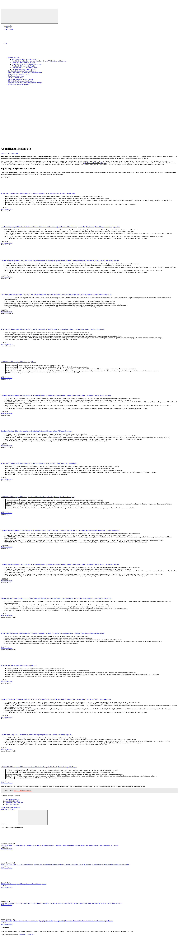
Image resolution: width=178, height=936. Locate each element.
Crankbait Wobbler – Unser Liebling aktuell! (25, 67)
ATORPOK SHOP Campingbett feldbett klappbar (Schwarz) (18, 362)
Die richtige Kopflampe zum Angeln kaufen (21, 81)
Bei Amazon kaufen (6, 209)
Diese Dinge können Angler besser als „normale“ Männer (25, 72)
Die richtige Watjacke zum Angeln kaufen (20, 79)
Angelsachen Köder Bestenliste (13, 802)
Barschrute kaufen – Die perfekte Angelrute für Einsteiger (25, 82)
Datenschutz (30, 934)
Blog (5, 43)
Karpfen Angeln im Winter (16, 76)
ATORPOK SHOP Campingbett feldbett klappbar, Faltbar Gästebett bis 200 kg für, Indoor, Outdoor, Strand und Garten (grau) (38, 193)
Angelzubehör (8, 29)
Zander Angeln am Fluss (15, 77)
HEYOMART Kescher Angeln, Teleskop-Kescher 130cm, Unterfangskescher (23, 884)
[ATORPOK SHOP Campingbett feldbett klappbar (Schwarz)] (15, 360)
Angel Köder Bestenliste (11, 804)
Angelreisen (7, 27)
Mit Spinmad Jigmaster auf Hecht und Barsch (25, 59)
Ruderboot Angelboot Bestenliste (10, 807)
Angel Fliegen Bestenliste (11, 799)
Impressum (22, 934)
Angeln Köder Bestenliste (12, 801)
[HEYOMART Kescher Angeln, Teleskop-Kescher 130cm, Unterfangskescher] (24, 882)
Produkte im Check (13, 57)
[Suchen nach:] (9, 823)
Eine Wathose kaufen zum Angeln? (18, 84)
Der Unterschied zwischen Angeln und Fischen (22, 71)
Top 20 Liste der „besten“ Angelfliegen (94, 163)
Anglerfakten (8, 26)
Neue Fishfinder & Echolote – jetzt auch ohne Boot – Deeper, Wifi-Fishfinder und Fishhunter (39, 61)
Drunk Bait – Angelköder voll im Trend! (24, 62)
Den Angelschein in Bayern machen (18, 74)
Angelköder (14, 153)
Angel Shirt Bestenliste (7, 809)
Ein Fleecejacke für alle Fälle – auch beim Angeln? (27, 64)
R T (9, 153)
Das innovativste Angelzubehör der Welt (24, 69)
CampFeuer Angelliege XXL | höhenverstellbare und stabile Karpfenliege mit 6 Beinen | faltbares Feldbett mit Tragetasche (36, 431)
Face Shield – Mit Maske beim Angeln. (23, 66)
